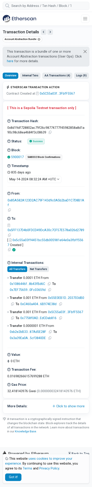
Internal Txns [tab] (30, 75)
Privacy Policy (49, 468)
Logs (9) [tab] (81, 75)
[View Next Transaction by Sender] (50, 32)
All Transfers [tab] (17, 269)
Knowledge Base (25, 431)
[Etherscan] (19, 19)
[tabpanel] (46, 247)
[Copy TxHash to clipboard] (50, 132)
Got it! (13, 477)
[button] (46, 406)
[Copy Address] (9, 210)
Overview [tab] (10, 75)
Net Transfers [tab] (38, 269)
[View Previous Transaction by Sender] (43, 32)
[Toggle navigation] (85, 19)
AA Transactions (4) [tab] (57, 75)
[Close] (85, 51)
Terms (27, 468)
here (10, 61)
